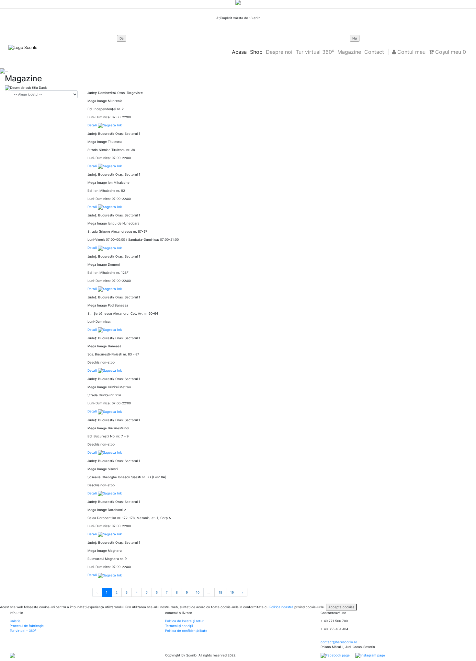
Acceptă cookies (341, 607)
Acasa (239, 52)
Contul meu (410, 52)
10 (197, 592)
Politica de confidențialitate (186, 630)
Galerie (15, 621)
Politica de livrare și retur (184, 621)
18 (220, 592)
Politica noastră (281, 607)
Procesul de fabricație (27, 626)
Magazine (349, 52)
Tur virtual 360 (315, 51)
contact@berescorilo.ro (339, 642)
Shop (256, 52)
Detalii (92, 125)
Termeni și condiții (179, 626)
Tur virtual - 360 (23, 630)
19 (232, 592)
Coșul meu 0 (450, 52)
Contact (374, 52)
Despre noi (279, 52)
